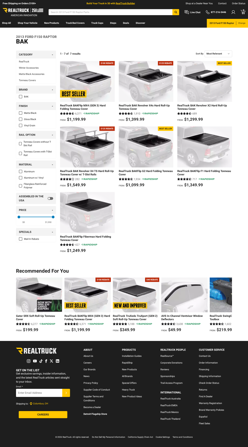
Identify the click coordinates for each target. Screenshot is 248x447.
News (86, 376)
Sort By (199, 53)
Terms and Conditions (183, 437)
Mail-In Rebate (31, 239)
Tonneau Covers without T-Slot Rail (37, 143)
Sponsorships (167, 376)
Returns (203, 389)
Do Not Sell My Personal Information (108, 437)
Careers (88, 362)
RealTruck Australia (170, 398)
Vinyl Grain (29, 125)
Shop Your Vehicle (27, 23)
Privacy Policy (91, 383)
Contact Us (205, 356)
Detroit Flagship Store (95, 414)
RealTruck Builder (125, 3)
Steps (113, 23)
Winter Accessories (29, 67)
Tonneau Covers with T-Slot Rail (38, 153)
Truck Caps (97, 23)
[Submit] (66, 393)
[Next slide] (228, 305)
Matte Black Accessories (31, 74)
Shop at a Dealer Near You (199, 3)
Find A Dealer (206, 396)
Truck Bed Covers (75, 23)
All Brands (127, 376)
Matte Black (30, 113)
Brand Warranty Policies (211, 410)
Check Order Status (209, 383)
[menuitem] (6, 23)
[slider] (19, 217)
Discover (140, 23)
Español (203, 416)
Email (19, 386)
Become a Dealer (92, 407)
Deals (126, 23)
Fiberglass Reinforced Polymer (35, 186)
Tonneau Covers (27, 80)
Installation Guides (132, 356)
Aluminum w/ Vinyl (34, 177)
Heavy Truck (128, 389)
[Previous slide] (19, 305)
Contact (222, 3)
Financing (204, 369)
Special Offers (129, 383)
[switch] (36, 198)
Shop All (6, 23)
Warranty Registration (210, 403)
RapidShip (127, 362)
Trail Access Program (171, 383)
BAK (26, 96)
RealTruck (24, 61)
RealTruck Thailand (170, 418)
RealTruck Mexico (169, 412)
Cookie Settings (163, 437)
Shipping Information (210, 376)
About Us (88, 356)
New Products (51, 23)
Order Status (238, 3)
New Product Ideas (132, 396)
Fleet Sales (204, 423)
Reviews (164, 369)
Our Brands (89, 369)
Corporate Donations (171, 362)
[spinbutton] (24, 222)
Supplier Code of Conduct (97, 389)
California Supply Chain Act (140, 437)
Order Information (208, 362)
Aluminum (29, 171)
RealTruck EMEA (168, 405)
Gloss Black (30, 119)
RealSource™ (167, 356)
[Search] (175, 12)
